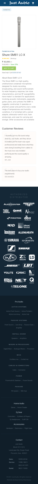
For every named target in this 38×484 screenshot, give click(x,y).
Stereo (13, 407)
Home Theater (22, 407)
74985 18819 (22, 462)
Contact (19, 440)
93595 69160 (16, 73)
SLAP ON (25, 419)
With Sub (24, 391)
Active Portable (27, 311)
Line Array (19, 325)
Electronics (18, 428)
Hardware (9, 428)
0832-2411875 (23, 465)
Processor (30, 349)
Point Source (9, 325)
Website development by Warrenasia (19, 480)
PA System (15, 391)
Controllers (11, 416)
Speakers (15, 338)
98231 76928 (22, 468)
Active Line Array (14, 314)
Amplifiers (23, 338)
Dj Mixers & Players (23, 416)
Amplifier (19, 328)
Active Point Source (13, 311)
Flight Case (28, 428)
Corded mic (24, 359)
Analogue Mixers (19, 349)
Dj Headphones (15, 419)
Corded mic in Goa (8, 51)
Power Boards (28, 380)
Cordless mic (14, 359)
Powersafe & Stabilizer (13, 380)
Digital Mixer (8, 349)
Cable (14, 370)
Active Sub (25, 314)
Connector (21, 370)
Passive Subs (28, 325)
